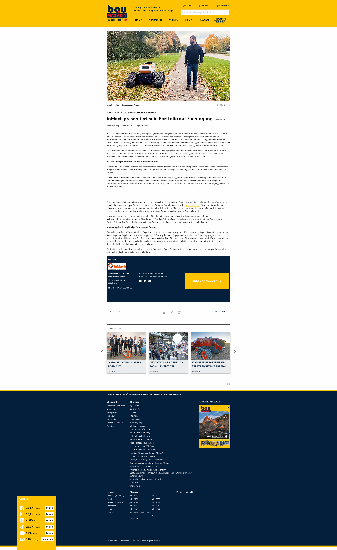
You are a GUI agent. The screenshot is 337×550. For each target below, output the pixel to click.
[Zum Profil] (149, 281)
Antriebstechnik (192, 205)
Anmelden (48, 539)
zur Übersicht (115, 311)
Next (235, 353)
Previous (102, 353)
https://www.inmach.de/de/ (156, 276)
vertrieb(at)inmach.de (155, 273)
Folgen (49, 507)
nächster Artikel (221, 311)
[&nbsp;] (168, 65)
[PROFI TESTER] (220, 20)
